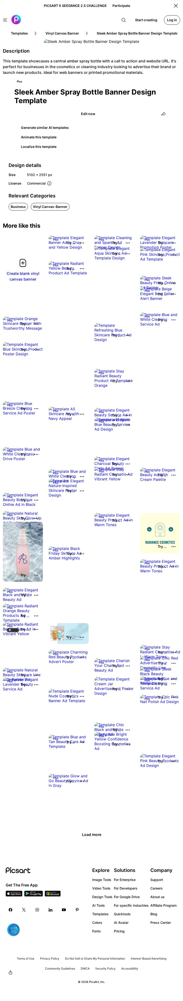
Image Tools (101, 880)
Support (156, 880)
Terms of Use (25, 958)
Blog (153, 914)
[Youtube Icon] (64, 910)
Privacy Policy (49, 958)
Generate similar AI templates (45, 128)
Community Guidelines (60, 968)
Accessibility (129, 968)
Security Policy (105, 968)
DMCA (85, 968)
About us (157, 897)
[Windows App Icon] (53, 895)
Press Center (160, 923)
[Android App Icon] (33, 895)
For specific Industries (131, 905)
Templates (100, 914)
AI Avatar (121, 923)
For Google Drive (127, 897)
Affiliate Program (163, 905)
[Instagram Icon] (37, 910)
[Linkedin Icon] (50, 910)
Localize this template (38, 147)
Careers (156, 888)
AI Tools (98, 905)
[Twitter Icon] (24, 910)
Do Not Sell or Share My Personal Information (95, 958)
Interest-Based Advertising (148, 958)
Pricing (119, 931)
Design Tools (102, 897)
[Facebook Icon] (10, 910)
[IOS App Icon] (14, 895)
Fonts (96, 931)
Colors (97, 923)
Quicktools (122, 914)
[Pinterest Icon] (77, 910)
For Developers (125, 888)
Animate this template (38, 137)
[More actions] (82, 243)
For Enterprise (125, 880)
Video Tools (101, 888)
